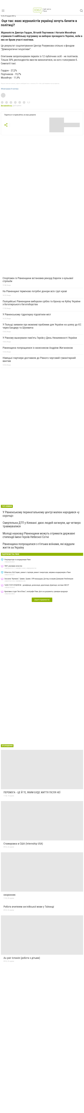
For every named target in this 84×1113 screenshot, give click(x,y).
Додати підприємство (42, 600)
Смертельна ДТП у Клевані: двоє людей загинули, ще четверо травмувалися (42, 524)
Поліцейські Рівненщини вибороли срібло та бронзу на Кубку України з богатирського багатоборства (41, 303)
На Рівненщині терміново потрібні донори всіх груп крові (35, 291)
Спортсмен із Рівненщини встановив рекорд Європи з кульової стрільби (38, 280)
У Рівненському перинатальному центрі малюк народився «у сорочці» (41, 514)
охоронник (10, 894)
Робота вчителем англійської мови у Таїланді (29, 906)
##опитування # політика (9, 89)
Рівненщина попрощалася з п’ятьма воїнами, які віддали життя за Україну (38, 545)
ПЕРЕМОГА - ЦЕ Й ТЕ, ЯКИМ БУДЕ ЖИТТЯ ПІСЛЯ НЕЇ (32, 792)
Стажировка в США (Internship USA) (23, 843)
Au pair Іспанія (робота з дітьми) (22, 957)
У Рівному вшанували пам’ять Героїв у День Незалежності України (40, 337)
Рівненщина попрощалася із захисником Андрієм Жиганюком (38, 347)
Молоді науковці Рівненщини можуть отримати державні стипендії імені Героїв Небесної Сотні (39, 535)
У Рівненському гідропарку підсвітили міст (27, 314)
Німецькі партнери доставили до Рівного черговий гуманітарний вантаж (39, 359)
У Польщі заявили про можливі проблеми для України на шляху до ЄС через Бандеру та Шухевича (42, 326)
